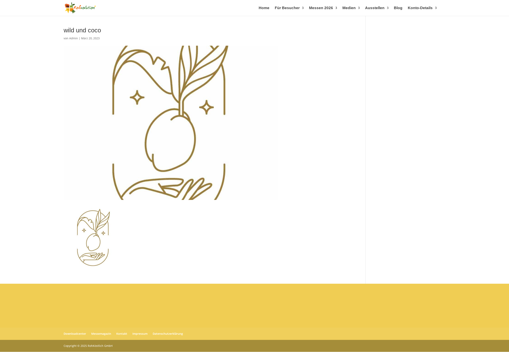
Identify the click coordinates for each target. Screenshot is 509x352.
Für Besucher (287, 8)
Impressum (140, 334)
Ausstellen (375, 8)
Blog (398, 8)
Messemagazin (101, 334)
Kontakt (121, 334)
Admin (73, 38)
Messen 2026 (321, 8)
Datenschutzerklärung (168, 334)
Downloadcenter (75, 334)
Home (264, 8)
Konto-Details (420, 8)
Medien (349, 8)
